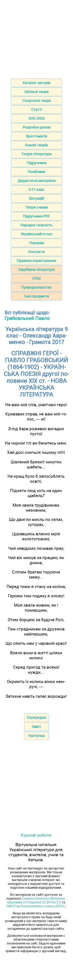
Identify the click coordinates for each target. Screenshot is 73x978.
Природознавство (36, 287)
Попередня (36, 717)
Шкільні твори (36, 92)
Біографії (36, 198)
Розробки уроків (36, 127)
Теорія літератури (36, 154)
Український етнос (36, 234)
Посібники (36, 172)
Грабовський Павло (27, 318)
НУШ (36, 278)
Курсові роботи (36, 835)
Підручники (36, 163)
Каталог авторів (36, 83)
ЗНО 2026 (36, 118)
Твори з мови (36, 207)
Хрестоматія (36, 136)
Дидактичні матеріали (37, 180)
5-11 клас (36, 189)
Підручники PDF (36, 216)
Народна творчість (36, 225)
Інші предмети (36, 296)
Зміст (36, 726)
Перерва (36, 243)
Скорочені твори (37, 100)
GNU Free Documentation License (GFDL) (36, 906)
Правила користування (36, 260)
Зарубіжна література (36, 269)
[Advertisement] (36, 38)
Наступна (36, 736)
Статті (36, 109)
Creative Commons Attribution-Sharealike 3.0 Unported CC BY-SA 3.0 (36, 900)
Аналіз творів (36, 145)
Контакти (36, 252)
